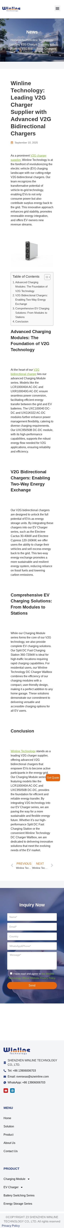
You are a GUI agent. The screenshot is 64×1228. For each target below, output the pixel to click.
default (23, 40)
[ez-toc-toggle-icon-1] (46, 277)
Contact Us (11, 1151)
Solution (9, 1126)
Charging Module (14, 1178)
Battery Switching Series (19, 1195)
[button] (57, 8)
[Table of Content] (47, 277)
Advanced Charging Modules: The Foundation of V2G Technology (31, 287)
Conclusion (21, 321)
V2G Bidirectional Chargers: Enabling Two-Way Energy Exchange (31, 300)
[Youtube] (6, 1090)
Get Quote (53, 777)
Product (8, 1134)
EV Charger (11, 1187)
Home (14, 40)
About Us (9, 1142)
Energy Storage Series (18, 1203)
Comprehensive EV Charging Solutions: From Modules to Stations (32, 313)
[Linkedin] (12, 1090)
